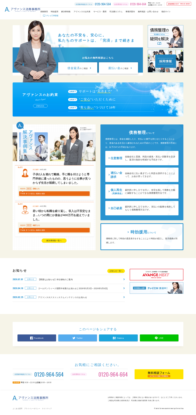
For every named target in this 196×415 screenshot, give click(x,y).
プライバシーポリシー (32, 408)
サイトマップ (47, 408)
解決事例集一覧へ (54, 241)
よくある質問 (17, 408)
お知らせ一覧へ (116, 271)
